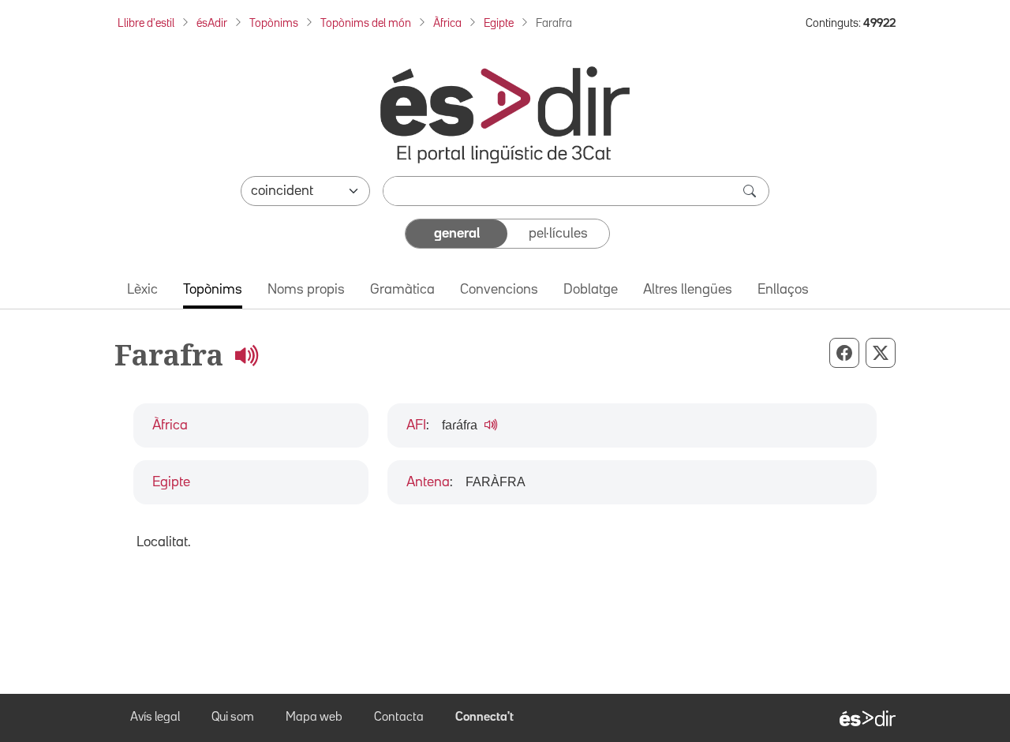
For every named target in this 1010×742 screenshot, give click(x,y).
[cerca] (751, 191)
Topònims (273, 23)
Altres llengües (687, 289)
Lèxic (142, 289)
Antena (428, 482)
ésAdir (211, 23)
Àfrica (447, 23)
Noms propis (306, 289)
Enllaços (783, 289)
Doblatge (590, 289)
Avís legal (155, 717)
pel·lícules (558, 233)
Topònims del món (365, 23)
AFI (416, 425)
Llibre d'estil (146, 23)
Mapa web (314, 717)
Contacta (399, 717)
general (457, 233)
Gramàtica (402, 289)
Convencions (499, 289)
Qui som (232, 717)
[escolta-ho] (246, 354)
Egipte (499, 23)
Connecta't (484, 717)
